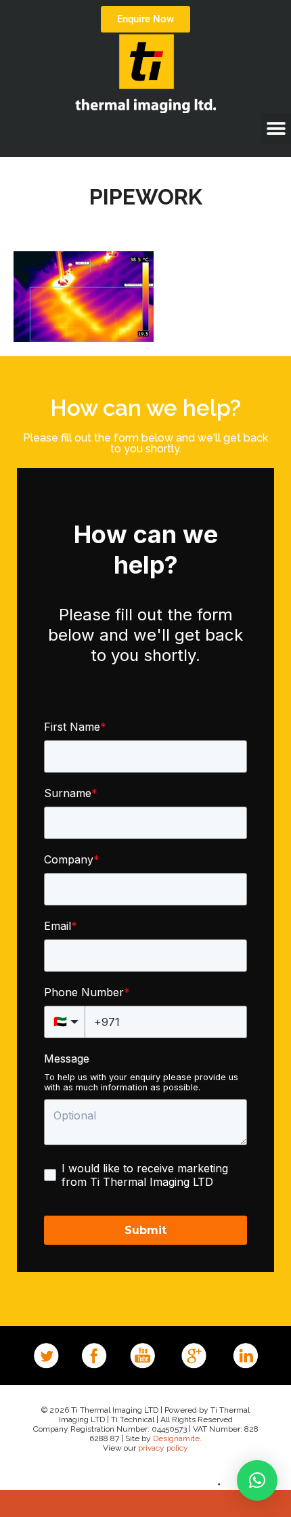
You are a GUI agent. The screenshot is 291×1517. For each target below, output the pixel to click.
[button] (276, 128)
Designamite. (177, 1438)
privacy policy (163, 1448)
